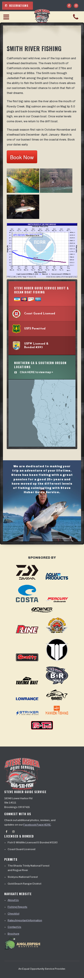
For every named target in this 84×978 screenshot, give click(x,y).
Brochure (13, 933)
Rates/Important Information (25, 920)
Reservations (16, 5)
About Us (13, 900)
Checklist (13, 913)
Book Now (22, 157)
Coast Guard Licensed (39, 313)
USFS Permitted (34, 328)
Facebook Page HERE (37, 824)
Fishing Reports (17, 906)
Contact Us (14, 927)
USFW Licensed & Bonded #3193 (36, 346)
